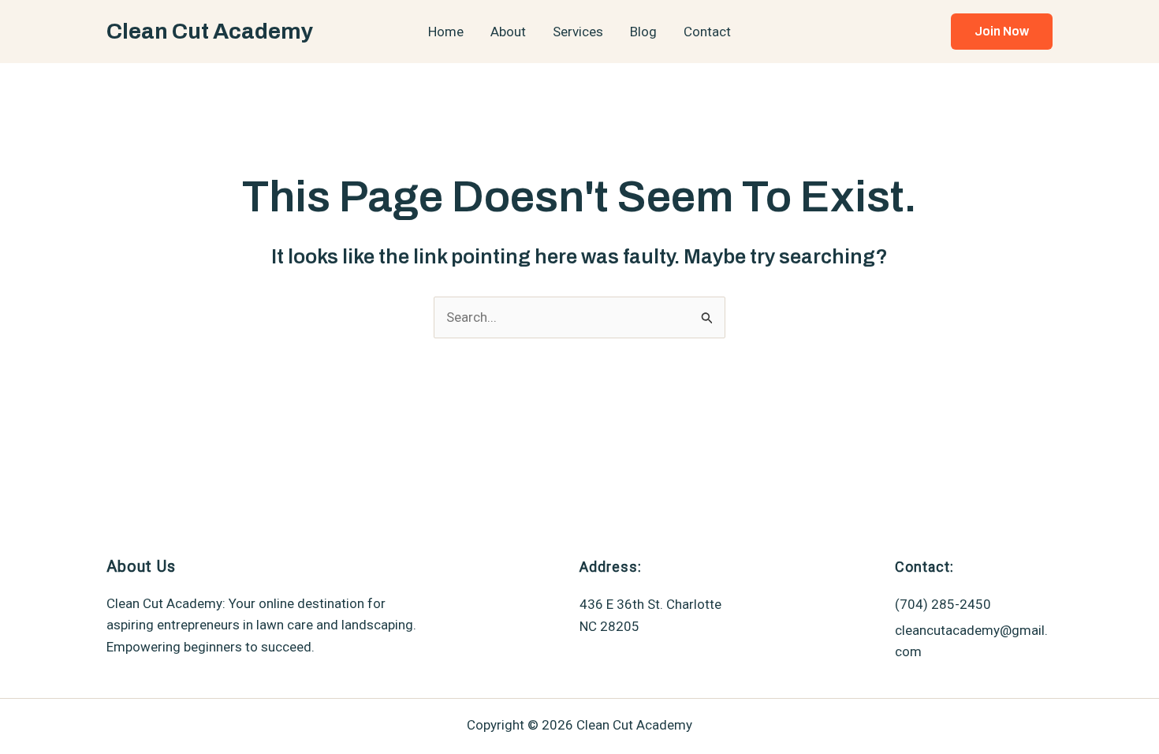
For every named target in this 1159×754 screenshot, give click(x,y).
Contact (707, 31)
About (508, 31)
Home (446, 31)
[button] (1002, 31)
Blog (643, 31)
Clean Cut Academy (209, 31)
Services (578, 31)
